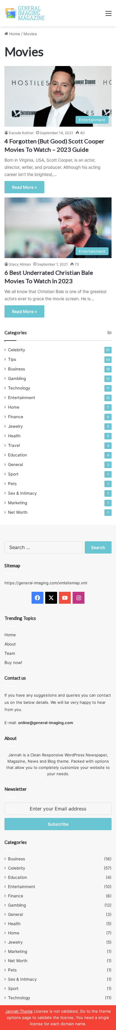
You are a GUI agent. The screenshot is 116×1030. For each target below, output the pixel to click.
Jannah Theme (19, 1011)
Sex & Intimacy (22, 493)
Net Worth (17, 512)
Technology (19, 388)
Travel (14, 445)
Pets (12, 483)
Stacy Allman (20, 264)
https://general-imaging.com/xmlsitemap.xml (45, 582)
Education (17, 455)
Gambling (17, 378)
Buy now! (13, 662)
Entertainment (21, 397)
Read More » (24, 187)
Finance (15, 416)
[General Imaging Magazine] (25, 13)
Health (14, 435)
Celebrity (16, 349)
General (15, 464)
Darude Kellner (21, 133)
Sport (13, 474)
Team (9, 653)
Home (14, 33)
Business (16, 369)
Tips (12, 359)
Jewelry (15, 426)
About (10, 644)
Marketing (17, 502)
